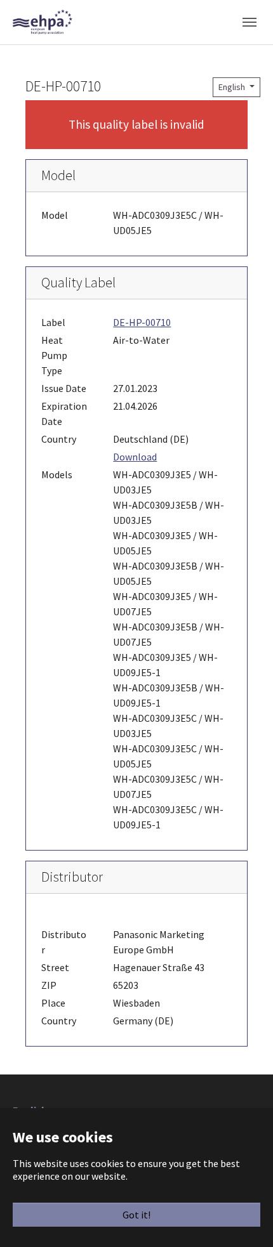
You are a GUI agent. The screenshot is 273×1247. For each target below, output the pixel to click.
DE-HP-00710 (142, 322)
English (232, 87)
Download (135, 456)
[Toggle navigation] (249, 22)
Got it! (136, 1214)
